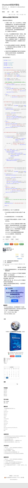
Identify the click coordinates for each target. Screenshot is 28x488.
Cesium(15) (6, 411)
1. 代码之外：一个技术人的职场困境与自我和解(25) (13, 447)
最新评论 (5, 394)
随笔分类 (6, 406)
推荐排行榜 (6, 457)
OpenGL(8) (6, 423)
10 (6, 362)
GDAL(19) (5, 412)
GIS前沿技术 (9, 262)
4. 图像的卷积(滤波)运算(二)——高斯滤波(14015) (13, 440)
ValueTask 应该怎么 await (9, 313)
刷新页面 (19, 267)
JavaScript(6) (6, 418)
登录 (21, 269)
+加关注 (4, 251)
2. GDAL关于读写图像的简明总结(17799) (11, 437)
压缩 (12, 239)
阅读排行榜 (6, 434)
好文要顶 (6, 244)
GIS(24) (5, 415)
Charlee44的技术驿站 (10, 4)
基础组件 (8, 237)
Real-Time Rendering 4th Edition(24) (10, 427)
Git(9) (5, 417)
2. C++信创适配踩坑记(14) (8, 449)
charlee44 (8, 247)
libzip (17, 239)
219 (7, 360)
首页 (8, 11)
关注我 (11, 244)
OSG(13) (5, 424)
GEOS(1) (5, 414)
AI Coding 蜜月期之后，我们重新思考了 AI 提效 (14, 307)
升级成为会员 (19, 258)
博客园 (3, 11)
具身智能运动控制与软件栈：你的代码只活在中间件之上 (16, 308)
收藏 (6, 265)
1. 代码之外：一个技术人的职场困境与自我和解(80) (13, 459)
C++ (14, 237)
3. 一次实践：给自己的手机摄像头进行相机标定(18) (13, 462)
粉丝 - (8, 248)
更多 (4, 430)
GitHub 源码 (18, 356)
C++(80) (5, 410)
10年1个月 (8, 359)
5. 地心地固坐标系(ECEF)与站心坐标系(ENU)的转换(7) (14, 453)
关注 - (12, 248)
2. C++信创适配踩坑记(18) (8, 460)
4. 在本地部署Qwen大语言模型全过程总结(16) (12, 463)
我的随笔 (5, 389)
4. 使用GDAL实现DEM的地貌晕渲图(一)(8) (11, 452)
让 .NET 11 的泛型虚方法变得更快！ (12, 310)
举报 (8, 265)
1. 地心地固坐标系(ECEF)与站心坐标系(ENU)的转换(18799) (15, 436)
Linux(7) (5, 420)
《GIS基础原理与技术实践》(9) (9, 408)
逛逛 (25, 269)
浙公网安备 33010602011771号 (13, 477)
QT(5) (5, 426)
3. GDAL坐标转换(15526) (8, 439)
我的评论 (5, 391)
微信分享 (21, 244)
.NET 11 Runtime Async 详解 (10, 312)
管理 (17, 11)
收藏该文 (16, 244)
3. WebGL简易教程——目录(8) (9, 450)
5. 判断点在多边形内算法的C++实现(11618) (12, 442)
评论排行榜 (6, 445)
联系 (13, 11)
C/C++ (7, 239)
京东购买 (12, 356)
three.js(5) (5, 429)
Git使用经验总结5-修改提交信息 (12, 260)
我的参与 (5, 392)
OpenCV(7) (6, 421)
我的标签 (5, 395)
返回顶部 (24, 267)
